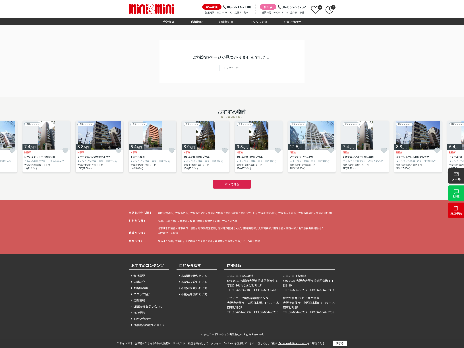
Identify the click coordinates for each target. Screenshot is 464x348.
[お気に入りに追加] (12, 151)
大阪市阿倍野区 (325, 213)
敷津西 (209, 221)
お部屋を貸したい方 (194, 282)
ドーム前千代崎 (251, 241)
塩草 (200, 221)
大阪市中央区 (198, 213)
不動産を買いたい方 (194, 288)
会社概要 (169, 22)
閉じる (340, 343)
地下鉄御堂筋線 (207, 228)
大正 (210, 241)
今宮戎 (229, 241)
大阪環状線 (265, 228)
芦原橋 (219, 241)
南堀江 (184, 221)
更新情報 (139, 300)
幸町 (175, 221)
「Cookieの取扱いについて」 (292, 343)
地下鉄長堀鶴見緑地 (310, 228)
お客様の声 (226, 22)
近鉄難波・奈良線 (168, 233)
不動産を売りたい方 (194, 294)
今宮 (237, 241)
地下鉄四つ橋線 (187, 228)
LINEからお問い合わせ (148, 306)
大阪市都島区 (306, 213)
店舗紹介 (197, 22)
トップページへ (232, 68)
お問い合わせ (292, 22)
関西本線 (291, 228)
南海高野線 (249, 228)
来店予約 (139, 312)
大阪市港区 (231, 213)
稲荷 (193, 221)
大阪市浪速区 (165, 213)
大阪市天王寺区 (287, 213)
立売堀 (233, 221)
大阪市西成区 (215, 213)
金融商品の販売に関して (149, 325)
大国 (225, 221)
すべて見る (232, 184)
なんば (161, 241)
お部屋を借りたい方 (194, 275)
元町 (168, 221)
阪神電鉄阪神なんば (229, 228)
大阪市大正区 (248, 213)
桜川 (160, 221)
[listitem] (152, 146)
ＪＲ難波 (190, 241)
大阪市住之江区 (267, 213)
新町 (217, 221)
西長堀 (201, 241)
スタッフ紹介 (258, 22)
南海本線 (278, 228)
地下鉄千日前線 (167, 228)
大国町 (179, 241)
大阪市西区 (181, 213)
